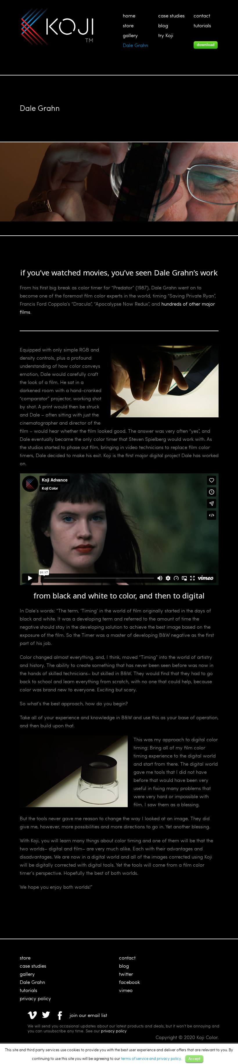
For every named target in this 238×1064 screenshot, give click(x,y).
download (205, 45)
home (129, 15)
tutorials (202, 25)
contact (202, 15)
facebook (129, 982)
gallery (130, 35)
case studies (171, 15)
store (128, 25)
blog (163, 25)
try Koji (165, 35)
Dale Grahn (135, 45)
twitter (126, 974)
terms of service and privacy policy (151, 1058)
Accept (194, 1058)
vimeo (126, 990)
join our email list (88, 1015)
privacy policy (35, 998)
